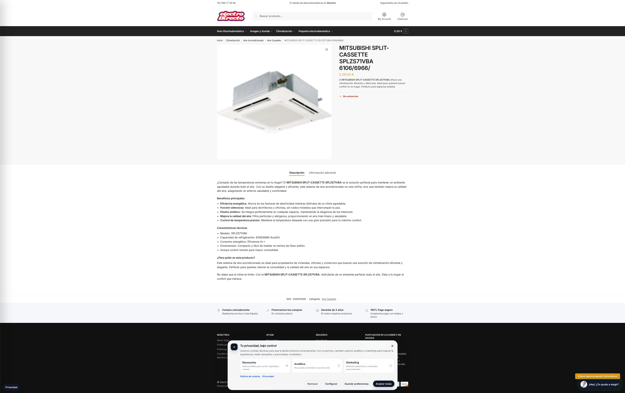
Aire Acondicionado (253, 40)
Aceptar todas (384, 383)
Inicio (220, 40)
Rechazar (313, 383)
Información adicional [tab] (322, 172)
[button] (401, 31)
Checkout (402, 18)
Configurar (331, 383)
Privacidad (268, 376)
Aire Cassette (274, 40)
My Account (384, 18)
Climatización (233, 40)
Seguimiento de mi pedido (394, 2)
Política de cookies (250, 376)
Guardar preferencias (357, 383)
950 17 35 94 (228, 2)
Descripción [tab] (296, 172)
